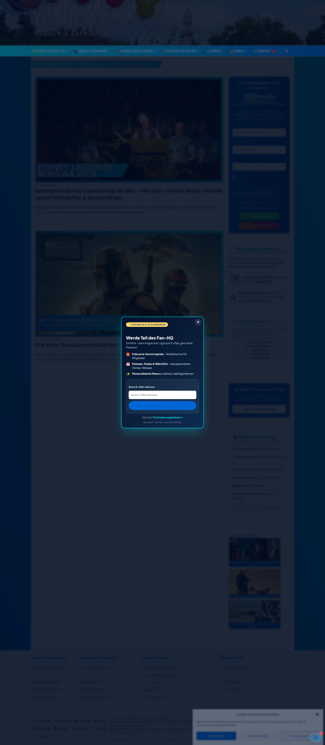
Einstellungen (299, 736)
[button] (317, 714)
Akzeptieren (216, 736)
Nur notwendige (258, 736)
